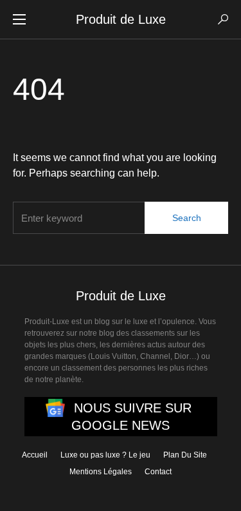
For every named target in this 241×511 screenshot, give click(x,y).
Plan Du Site (185, 454)
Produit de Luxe (121, 19)
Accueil (35, 454)
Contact (158, 471)
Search (186, 218)
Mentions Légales (100, 471)
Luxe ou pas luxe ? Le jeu (105, 454)
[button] (19, 19)
